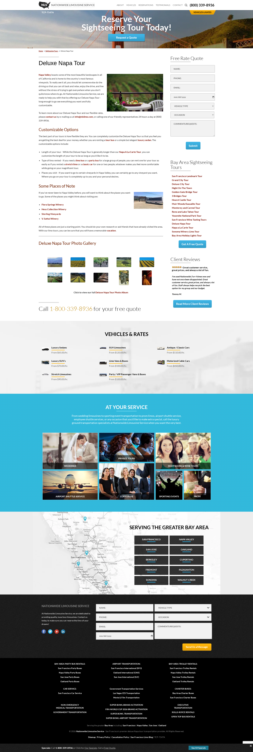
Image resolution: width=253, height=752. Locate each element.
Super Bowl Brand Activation (126, 705)
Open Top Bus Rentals (183, 716)
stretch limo (71, 164)
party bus (94, 160)
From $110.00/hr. (175, 352)
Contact (178, 5)
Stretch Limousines (61, 374)
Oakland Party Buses (69, 681)
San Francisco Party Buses (70, 668)
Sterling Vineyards (51, 213)
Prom (197, 496)
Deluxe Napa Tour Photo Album (111, 292)
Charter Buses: (183, 688)
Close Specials (250, 745)
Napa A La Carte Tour (130, 151)
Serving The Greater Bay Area (169, 527)
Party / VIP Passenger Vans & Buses (127, 374)
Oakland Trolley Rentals (183, 681)
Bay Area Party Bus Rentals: (69, 664)
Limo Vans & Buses (118, 360)
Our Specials (90, 747)
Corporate (126, 496)
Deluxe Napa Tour (181, 223)
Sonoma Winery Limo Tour (185, 231)
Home (41, 51)
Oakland (162, 725)
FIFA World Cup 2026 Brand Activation (126, 709)
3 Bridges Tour (179, 195)
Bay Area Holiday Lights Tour (187, 235)
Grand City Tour (180, 180)
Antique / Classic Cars (178, 347)
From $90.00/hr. (59, 379)
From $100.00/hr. (118, 365)
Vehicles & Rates (126, 334)
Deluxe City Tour (181, 184)
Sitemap (92, 737)
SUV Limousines (117, 347)
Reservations (146, 5)
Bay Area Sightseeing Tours (191, 164)
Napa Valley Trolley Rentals (183, 672)
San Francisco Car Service (70, 693)
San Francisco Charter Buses (183, 697)
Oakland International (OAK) (126, 672)
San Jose (153, 725)
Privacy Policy (103, 737)
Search (186, 5)
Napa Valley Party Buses (70, 672)
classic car (87, 164)
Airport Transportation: (126, 664)
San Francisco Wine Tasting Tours (189, 219)
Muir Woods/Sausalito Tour (186, 203)
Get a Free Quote (192, 244)
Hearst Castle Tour (181, 199)
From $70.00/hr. (59, 365)
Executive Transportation (183, 706)
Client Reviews (185, 259)
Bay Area (109, 725)
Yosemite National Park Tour (186, 215)
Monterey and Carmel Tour (186, 207)
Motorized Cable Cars (178, 360)
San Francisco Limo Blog (142, 737)
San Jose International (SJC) (126, 677)
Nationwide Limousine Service (65, 606)
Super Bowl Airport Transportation (126, 718)
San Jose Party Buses (69, 677)
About (120, 5)
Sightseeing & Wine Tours (183, 466)
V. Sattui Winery (50, 218)
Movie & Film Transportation (126, 697)
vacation (111, 230)
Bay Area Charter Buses (183, 693)
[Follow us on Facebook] (44, 631)
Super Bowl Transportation (126, 713)
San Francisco (129, 725)
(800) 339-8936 (202, 5)
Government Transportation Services (126, 688)
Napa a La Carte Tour (182, 227)
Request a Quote (126, 37)
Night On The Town (182, 188)
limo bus (80, 160)
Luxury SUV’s (58, 360)
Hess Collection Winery (54, 209)
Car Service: (70, 688)
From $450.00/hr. (175, 365)
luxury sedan (144, 140)
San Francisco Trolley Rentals (183, 668)
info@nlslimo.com (84, 116)
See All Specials (199, 748)
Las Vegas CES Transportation (126, 693)
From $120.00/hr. (118, 352)
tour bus (110, 140)
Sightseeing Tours (51, 51)
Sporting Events (169, 496)
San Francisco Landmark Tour (187, 176)
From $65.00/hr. (59, 352)
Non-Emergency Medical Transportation (70, 706)
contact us (51, 116)
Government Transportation (70, 712)
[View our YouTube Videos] (56, 631)
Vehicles (131, 5)
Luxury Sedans (59, 347)
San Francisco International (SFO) (126, 668)
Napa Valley (45, 74)
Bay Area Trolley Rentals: (183, 664)
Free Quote (109, 747)
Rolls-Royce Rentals (183, 712)
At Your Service (127, 407)
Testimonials (163, 5)
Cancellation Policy (120, 737)
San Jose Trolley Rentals (183, 677)
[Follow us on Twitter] (50, 631)
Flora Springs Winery (53, 204)
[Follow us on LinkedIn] (63, 631)
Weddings (70, 466)
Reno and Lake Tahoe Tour (185, 211)
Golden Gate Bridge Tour (185, 191)
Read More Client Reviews (192, 303)
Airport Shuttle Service (70, 496)
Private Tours (126, 458)
